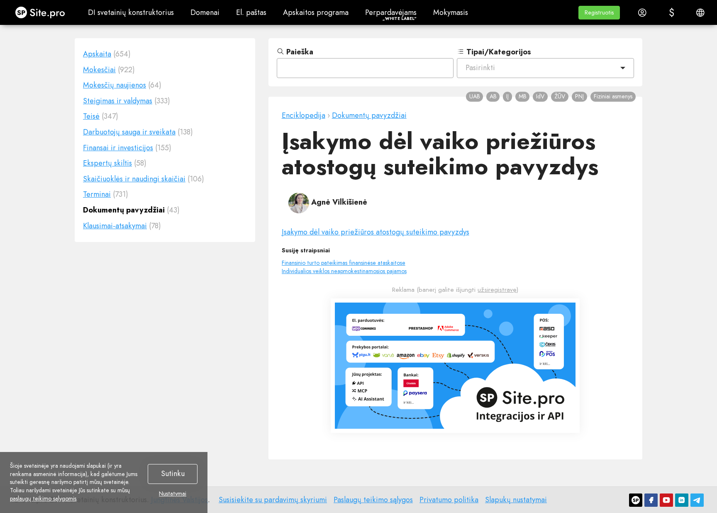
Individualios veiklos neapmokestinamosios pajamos (344, 271)
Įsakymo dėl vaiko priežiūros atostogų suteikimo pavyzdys (375, 232)
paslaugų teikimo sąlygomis (43, 498)
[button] (599, 13)
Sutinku (173, 473)
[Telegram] (697, 500)
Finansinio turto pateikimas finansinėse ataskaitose (343, 263)
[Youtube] (666, 500)
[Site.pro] (635, 500)
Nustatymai (172, 494)
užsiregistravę (497, 289)
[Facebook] (651, 500)
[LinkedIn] (681, 500)
